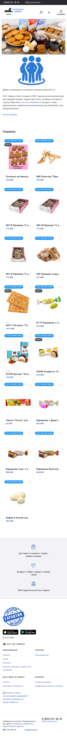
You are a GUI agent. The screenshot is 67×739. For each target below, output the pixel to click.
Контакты (7, 663)
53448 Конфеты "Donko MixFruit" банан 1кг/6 (48, 371)
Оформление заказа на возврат (49, 686)
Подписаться (30, 730)
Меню (8, 14)
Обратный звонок (32, 2)
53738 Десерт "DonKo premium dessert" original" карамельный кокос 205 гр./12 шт (18, 374)
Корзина (61, 14)
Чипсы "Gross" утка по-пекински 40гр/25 (18, 420)
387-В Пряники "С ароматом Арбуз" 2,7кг (18, 225)
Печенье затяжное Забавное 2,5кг (18, 176)
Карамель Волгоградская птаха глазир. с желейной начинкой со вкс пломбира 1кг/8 (48, 469)
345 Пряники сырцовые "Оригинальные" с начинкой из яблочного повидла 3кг (48, 274)
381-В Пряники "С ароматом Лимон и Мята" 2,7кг (18, 274)
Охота (24, 102)
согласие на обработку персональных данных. (18, 725)
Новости (6, 655)
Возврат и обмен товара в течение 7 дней (33, 573)
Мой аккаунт (50, 12)
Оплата (6, 682)
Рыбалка (35, 102)
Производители (42, 655)
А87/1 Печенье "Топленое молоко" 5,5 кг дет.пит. (18, 325)
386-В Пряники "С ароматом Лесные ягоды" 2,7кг (48, 225)
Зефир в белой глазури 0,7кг (18, 517)
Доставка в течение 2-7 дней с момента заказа (33, 554)
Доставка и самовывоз (13, 686)
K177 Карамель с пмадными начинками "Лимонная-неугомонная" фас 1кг (48, 322)
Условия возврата (43, 682)
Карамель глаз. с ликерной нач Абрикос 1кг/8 (18, 469)
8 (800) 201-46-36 (11, 2)
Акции (5, 659)
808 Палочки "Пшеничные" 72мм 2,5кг (48, 176)
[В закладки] (30, 141)
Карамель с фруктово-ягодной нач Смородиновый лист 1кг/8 (48, 420)
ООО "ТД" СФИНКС (16, 644)
